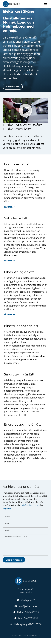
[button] (45, 4)
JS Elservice (21, 636)
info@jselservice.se (29, 505)
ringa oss (7, 509)
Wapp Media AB (33, 636)
